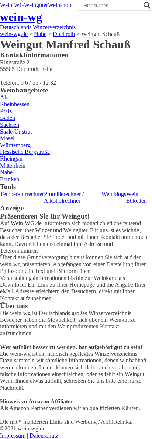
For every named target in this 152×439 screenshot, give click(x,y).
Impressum (12, 435)
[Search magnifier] (147, 5)
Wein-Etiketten (136, 197)
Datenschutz (44, 435)
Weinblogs (113, 194)
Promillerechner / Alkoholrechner (64, 197)
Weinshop (59, 5)
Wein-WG (12, 5)
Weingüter (36, 5)
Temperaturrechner (22, 194)
